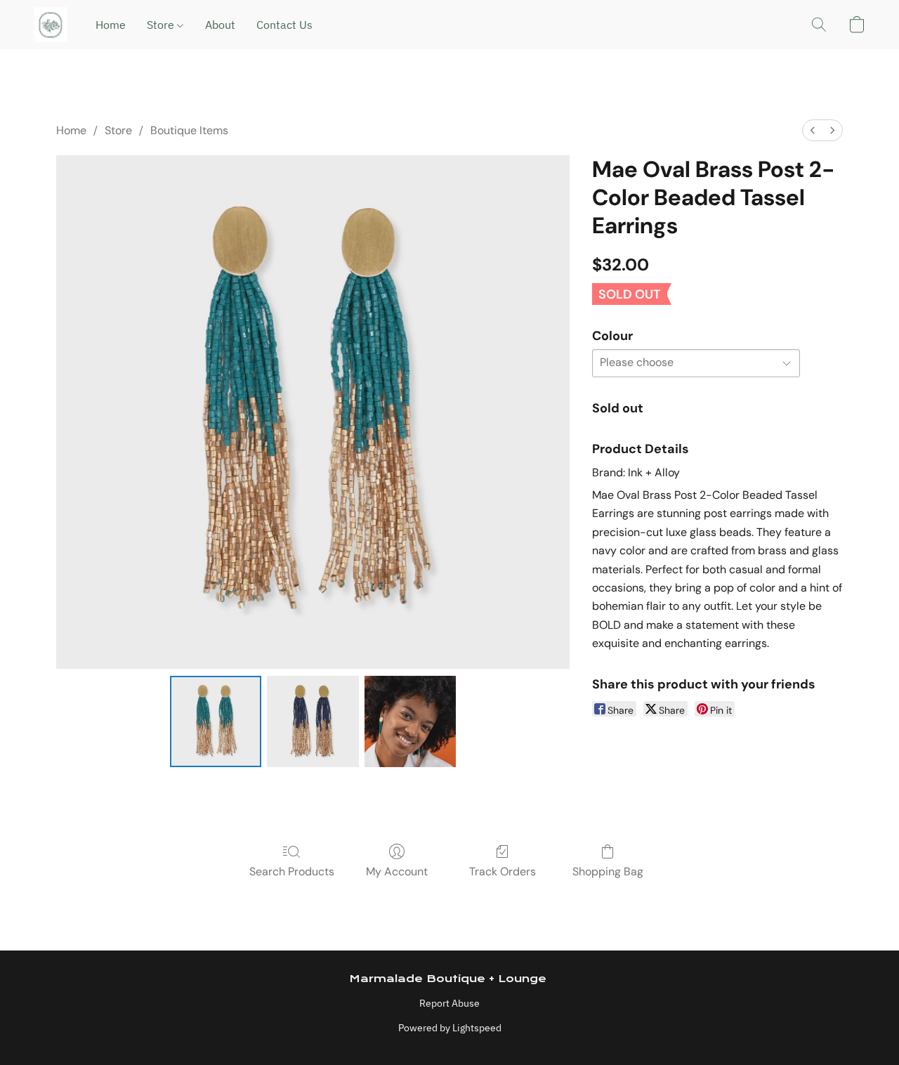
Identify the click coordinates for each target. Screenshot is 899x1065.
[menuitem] (812, 130)
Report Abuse (449, 1003)
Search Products (291, 871)
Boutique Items (189, 130)
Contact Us (284, 25)
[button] (50, 24)
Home (111, 25)
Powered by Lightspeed (449, 1027)
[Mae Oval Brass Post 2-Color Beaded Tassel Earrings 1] (312, 721)
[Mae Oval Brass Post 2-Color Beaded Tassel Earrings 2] (410, 721)
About (220, 25)
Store (162, 25)
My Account (397, 871)
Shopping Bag (607, 871)
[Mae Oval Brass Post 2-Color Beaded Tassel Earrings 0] (215, 721)
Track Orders (502, 871)
